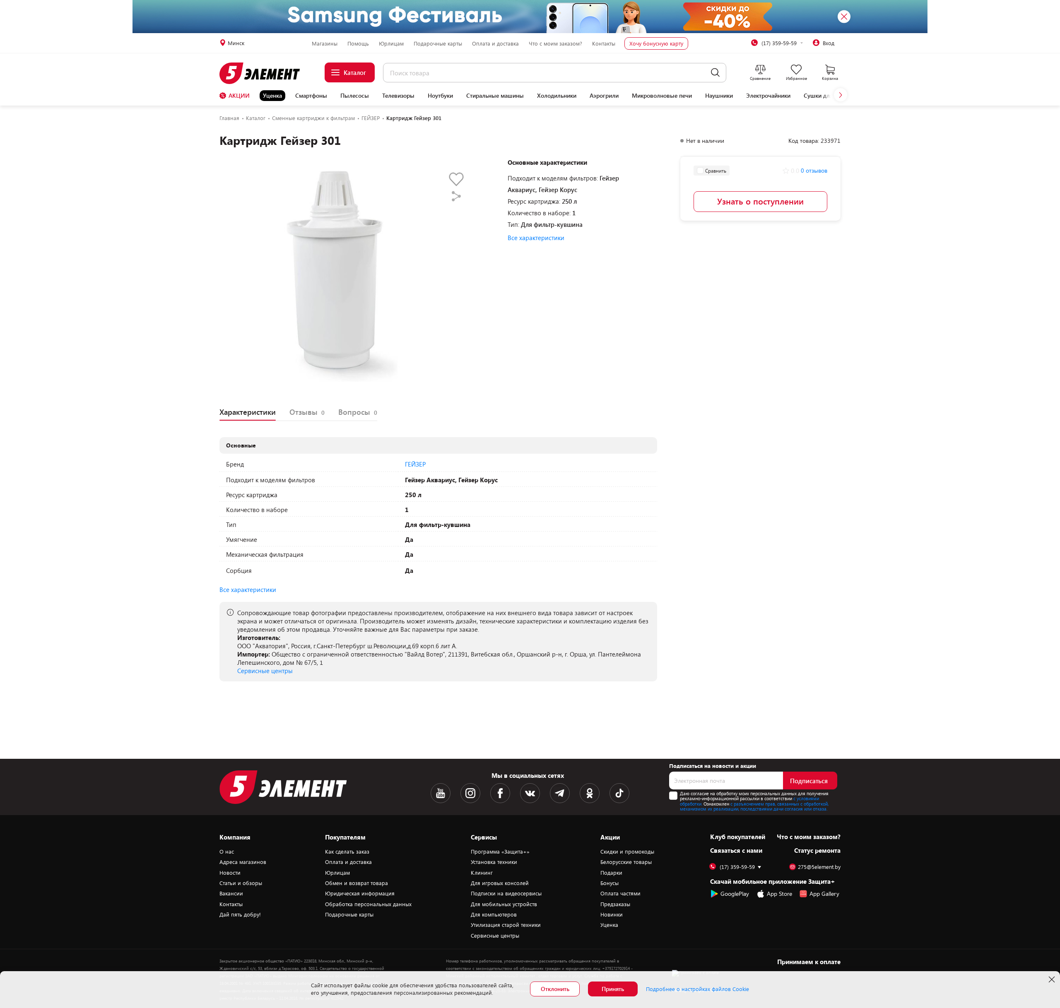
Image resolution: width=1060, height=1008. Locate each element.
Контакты (603, 43)
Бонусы (609, 883)
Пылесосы (354, 95)
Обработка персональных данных (368, 904)
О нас (226, 851)
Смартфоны (311, 95)
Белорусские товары (626, 862)
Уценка (272, 95)
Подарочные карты (438, 43)
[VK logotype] (530, 793)
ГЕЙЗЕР (415, 464)
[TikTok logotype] (619, 793)
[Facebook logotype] (500, 793)
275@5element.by (819, 867)
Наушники (719, 95)
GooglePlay (734, 893)
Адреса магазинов (242, 862)
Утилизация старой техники (506, 925)
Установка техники (494, 862)
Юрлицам (391, 43)
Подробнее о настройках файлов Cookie (697, 989)
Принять (613, 989)
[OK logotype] (590, 793)
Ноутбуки (440, 95)
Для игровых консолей (500, 883)
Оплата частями (620, 893)
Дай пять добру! (240, 914)
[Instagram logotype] (470, 793)
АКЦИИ (239, 95)
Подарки (611, 872)
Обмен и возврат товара (356, 883)
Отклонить (555, 989)
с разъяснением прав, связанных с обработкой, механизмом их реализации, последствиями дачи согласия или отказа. (754, 806)
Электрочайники (768, 95)
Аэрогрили (604, 95)
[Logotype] (264, 73)
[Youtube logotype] (440, 793)
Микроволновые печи (662, 95)
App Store (779, 893)
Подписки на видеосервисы (506, 893)
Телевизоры (398, 95)
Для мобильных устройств (504, 904)
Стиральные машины (495, 95)
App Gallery (824, 893)
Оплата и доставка (495, 43)
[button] (840, 94)
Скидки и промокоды (627, 851)
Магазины (324, 43)
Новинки (611, 914)
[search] (715, 72)
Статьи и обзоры (240, 883)
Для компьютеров (494, 914)
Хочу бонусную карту (656, 43)
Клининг (482, 872)
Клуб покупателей (737, 836)
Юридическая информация (360, 893)
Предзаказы (615, 904)
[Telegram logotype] (560, 793)
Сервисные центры (265, 670)
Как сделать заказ (347, 851)
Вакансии (231, 893)
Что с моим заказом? (555, 43)
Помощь (358, 43)
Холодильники (556, 95)
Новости (230, 872)
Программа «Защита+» (500, 851)
